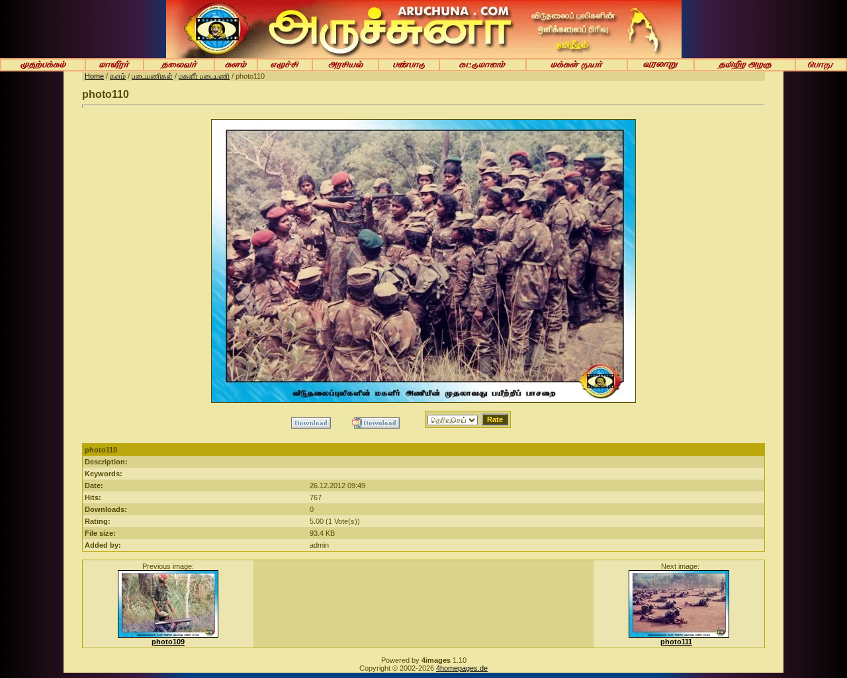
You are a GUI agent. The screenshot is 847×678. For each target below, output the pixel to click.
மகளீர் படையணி (204, 76)
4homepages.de (462, 668)
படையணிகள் (152, 76)
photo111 (676, 642)
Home (94, 76)
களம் (118, 76)
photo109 (168, 642)
